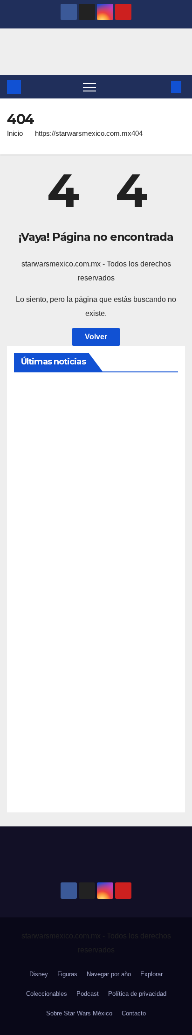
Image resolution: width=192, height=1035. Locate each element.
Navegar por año (109, 974)
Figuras (67, 974)
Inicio (15, 133)
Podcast (87, 993)
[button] (161, 87)
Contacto (134, 1013)
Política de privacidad (137, 993)
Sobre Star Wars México (79, 1013)
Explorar (151, 974)
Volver (96, 337)
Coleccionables (46, 993)
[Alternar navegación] (89, 87)
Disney (38, 974)
